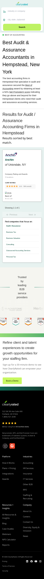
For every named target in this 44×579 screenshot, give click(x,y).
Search (22, 27)
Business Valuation (13, 238)
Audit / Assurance (13, 226)
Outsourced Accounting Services (18, 250)
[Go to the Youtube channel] (35, 561)
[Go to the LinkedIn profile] (27, 561)
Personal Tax (11, 257)
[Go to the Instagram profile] (40, 561)
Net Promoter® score (19, 92)
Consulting (10, 244)
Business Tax (11, 232)
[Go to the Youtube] (31, 561)
